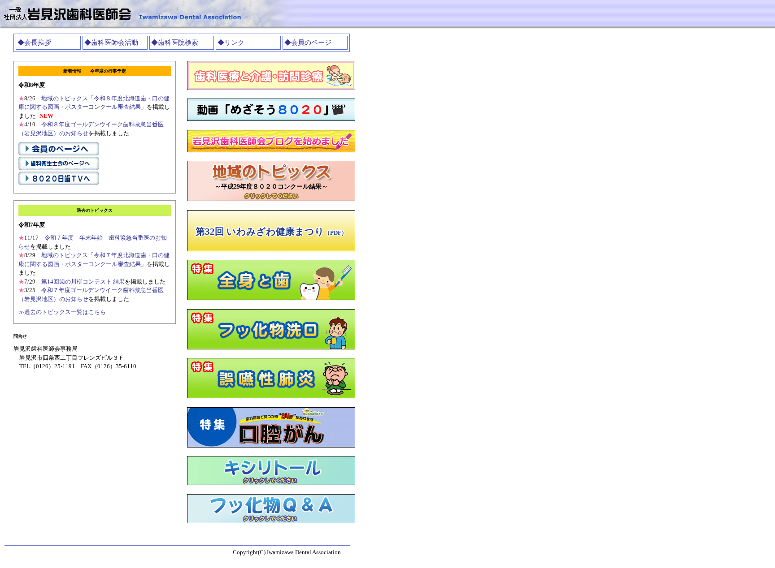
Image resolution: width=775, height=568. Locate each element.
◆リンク (231, 42)
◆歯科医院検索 (174, 42)
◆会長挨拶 (34, 42)
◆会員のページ (307, 42)
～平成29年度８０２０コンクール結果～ (271, 186)
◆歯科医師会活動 (111, 42)
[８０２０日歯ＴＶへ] (58, 184)
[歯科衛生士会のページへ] (58, 169)
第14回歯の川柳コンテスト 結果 (83, 281)
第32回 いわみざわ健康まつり (271, 231)
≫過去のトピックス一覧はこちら (62, 312)
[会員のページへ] (58, 154)
